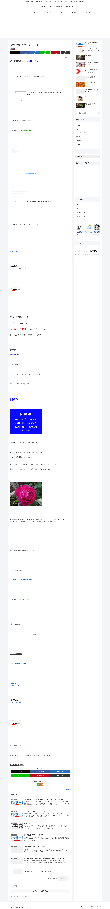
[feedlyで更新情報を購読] (38, 784)
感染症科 (89, 254)
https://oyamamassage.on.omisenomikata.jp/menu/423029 (23, 634)
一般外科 (84, 254)
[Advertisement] (55, 27)
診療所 (22, 764)
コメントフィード (81, 212)
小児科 (81, 254)
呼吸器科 (78, 251)
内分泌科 (82, 251)
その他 (78, 144)
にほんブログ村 (15, 251)
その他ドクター (15, 764)
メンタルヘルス (80, 133)
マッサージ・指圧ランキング (19, 268)
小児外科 (93, 254)
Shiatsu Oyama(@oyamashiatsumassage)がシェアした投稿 (30, 196)
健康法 (78, 137)
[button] (65, 52)
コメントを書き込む (40, 891)
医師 (78, 254)
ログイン (78, 205)
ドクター (78, 129)
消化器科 (85, 251)
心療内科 (94, 251)
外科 (87, 254)
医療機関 (78, 140)
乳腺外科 (97, 254)
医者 (88, 251)
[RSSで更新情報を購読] (41, 784)
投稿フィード (80, 208)
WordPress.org (80, 216)
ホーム (78, 125)
